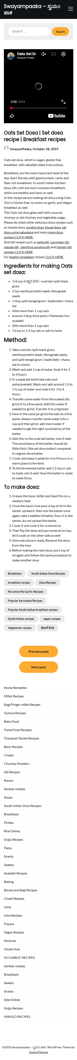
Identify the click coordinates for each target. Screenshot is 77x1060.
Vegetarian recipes (20, 627)
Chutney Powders (16, 763)
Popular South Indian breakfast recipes (33, 609)
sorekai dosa (35, 227)
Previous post (39, 651)
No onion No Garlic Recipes (25, 591)
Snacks (9, 856)
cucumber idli (59, 242)
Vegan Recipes (14, 932)
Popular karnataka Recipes (25, 600)
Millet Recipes (14, 696)
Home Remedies (15, 688)
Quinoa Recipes (15, 713)
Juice (7, 907)
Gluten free (12, 949)
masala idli (11, 247)
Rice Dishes (12, 831)
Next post (38, 667)
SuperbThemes (38, 1052)
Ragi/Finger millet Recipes (22, 704)
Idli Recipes (12, 772)
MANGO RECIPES (17, 1016)
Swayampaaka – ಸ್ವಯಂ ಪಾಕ (32, 9)
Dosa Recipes (47, 582)
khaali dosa (53, 227)
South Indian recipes (21, 618)
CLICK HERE (54, 257)
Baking (9, 882)
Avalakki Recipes (15, 873)
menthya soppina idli (35, 247)
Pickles (9, 822)
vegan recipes (52, 618)
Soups (8, 797)
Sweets (9, 865)
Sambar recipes (14, 789)
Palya (8, 848)
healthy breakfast (21, 257)
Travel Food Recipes (18, 730)
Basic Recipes (13, 747)
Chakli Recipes (14, 898)
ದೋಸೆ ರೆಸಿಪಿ (47, 627)
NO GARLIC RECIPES (19, 957)
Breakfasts (15, 573)
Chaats (9, 755)
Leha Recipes (13, 915)
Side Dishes (12, 1000)
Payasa (9, 924)
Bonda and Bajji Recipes (20, 890)
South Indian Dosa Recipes (48, 573)
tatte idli (43, 242)
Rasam (8, 780)
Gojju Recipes (13, 839)
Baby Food (11, 721)
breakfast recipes (19, 582)
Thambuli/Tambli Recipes (21, 738)
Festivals (10, 941)
